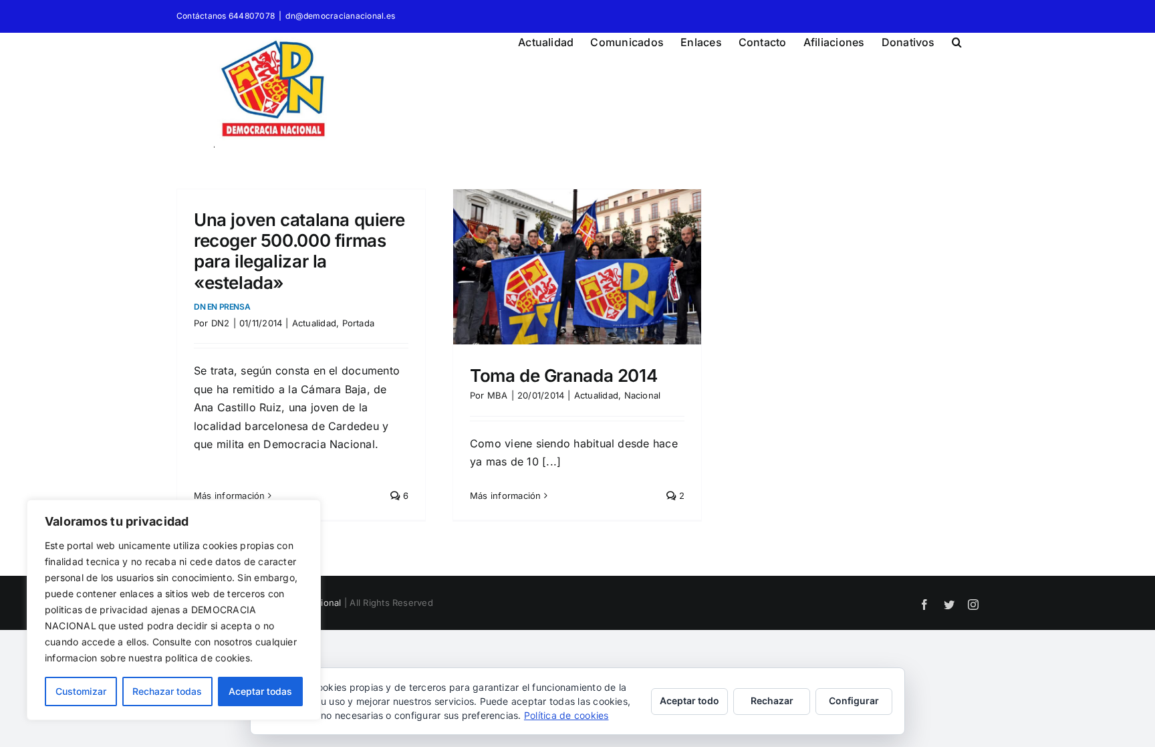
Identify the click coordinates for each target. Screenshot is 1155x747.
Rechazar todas (167, 691)
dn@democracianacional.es (340, 16)
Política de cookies (566, 715)
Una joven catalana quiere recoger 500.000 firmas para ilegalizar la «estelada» (299, 260)
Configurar (854, 700)
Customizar (80, 691)
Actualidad (314, 323)
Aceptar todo (689, 700)
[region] (174, 610)
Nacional (642, 395)
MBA (497, 395)
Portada (358, 323)
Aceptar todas (260, 691)
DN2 (220, 323)
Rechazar (772, 700)
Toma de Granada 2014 (563, 375)
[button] (957, 40)
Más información (229, 495)
